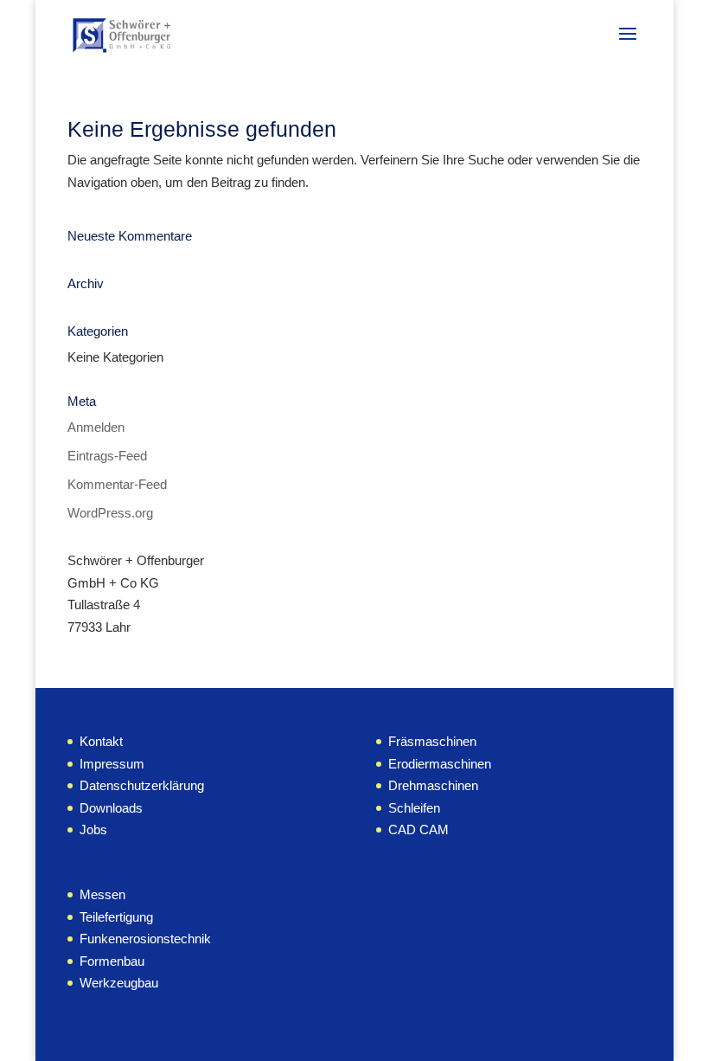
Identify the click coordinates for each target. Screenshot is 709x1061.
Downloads (111, 808)
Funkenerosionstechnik (145, 938)
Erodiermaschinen (439, 763)
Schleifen (414, 808)
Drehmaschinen (433, 785)
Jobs (93, 829)
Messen (102, 894)
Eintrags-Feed (107, 455)
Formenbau (112, 961)
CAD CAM (418, 829)
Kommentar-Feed (117, 484)
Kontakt (101, 741)
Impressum (112, 763)
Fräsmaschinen (432, 741)
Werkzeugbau (119, 982)
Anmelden (96, 427)
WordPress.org (110, 512)
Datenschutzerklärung (142, 785)
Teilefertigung (116, 917)
